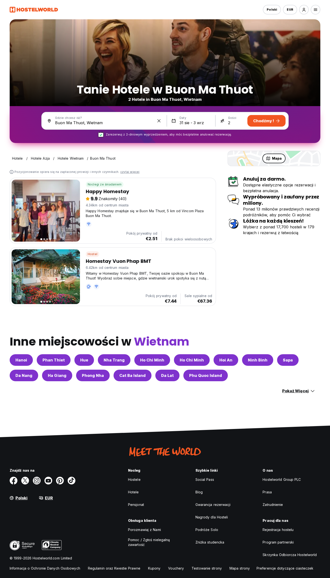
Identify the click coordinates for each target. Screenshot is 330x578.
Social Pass (204, 479)
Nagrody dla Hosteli (211, 517)
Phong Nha (93, 375)
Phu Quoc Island (205, 375)
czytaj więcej (130, 172)
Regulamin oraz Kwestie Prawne (114, 568)
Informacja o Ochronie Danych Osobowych (45, 568)
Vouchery (176, 568)
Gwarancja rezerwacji (212, 505)
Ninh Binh (257, 360)
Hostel (92, 254)
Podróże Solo (206, 530)
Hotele (133, 492)
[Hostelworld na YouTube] (48, 480)
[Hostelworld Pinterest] (60, 480)
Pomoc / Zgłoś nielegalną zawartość (149, 542)
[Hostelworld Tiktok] (71, 480)
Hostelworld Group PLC (282, 479)
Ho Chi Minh (152, 360)
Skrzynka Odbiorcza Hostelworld (290, 555)
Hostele (134, 479)
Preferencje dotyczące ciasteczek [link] (285, 568)
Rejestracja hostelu (278, 530)
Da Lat (167, 375)
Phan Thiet (54, 360)
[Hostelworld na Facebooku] (13, 480)
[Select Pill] (304, 9)
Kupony (154, 568)
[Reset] (159, 121)
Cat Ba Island (132, 375)
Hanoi (21, 360)
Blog (199, 492)
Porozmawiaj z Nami (144, 530)
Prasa (267, 492)
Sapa (288, 360)
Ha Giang (57, 375)
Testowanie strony (207, 568)
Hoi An (225, 360)
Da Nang (23, 375)
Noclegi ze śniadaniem (105, 184)
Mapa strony (240, 568)
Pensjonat (136, 505)
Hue (84, 360)
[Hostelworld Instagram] (37, 480)
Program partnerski (278, 542)
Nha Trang (114, 360)
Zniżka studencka (209, 542)
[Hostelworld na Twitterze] (25, 480)
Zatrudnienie (273, 505)
